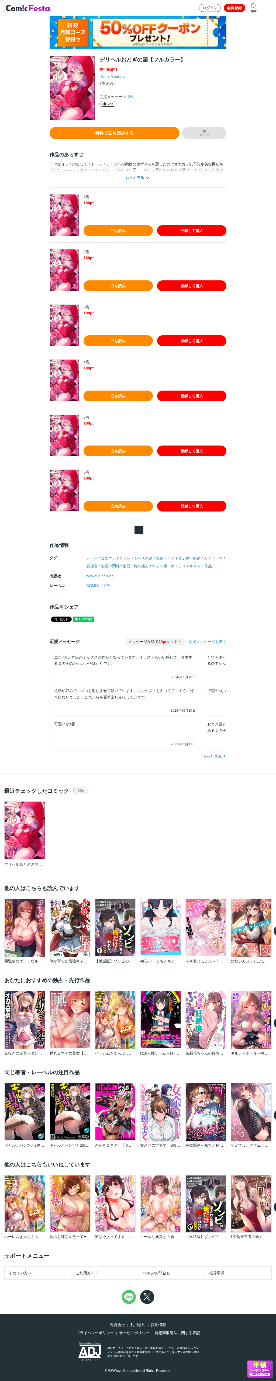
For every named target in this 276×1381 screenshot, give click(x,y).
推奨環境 (216, 1273)
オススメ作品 (200, 566)
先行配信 (193, 558)
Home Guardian (113, 76)
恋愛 (149, 558)
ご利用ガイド (87, 1273)
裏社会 (92, 566)
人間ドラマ (213, 558)
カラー (92, 558)
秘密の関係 (110, 566)
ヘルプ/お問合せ (156, 1273)
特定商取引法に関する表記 (177, 1333)
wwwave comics (99, 576)
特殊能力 (141, 566)
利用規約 (138, 1325)
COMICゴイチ (98, 585)
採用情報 (158, 1325)
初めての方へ (20, 1273)
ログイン (210, 8)
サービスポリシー (134, 1333)
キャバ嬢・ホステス (169, 566)
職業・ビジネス (169, 558)
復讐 (126, 566)
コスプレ (108, 558)
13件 (130, 97)
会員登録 (234, 8)
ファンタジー (130, 558)
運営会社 (117, 1325)
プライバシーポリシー (95, 1333)
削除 (81, 791)
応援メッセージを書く (207, 641)
